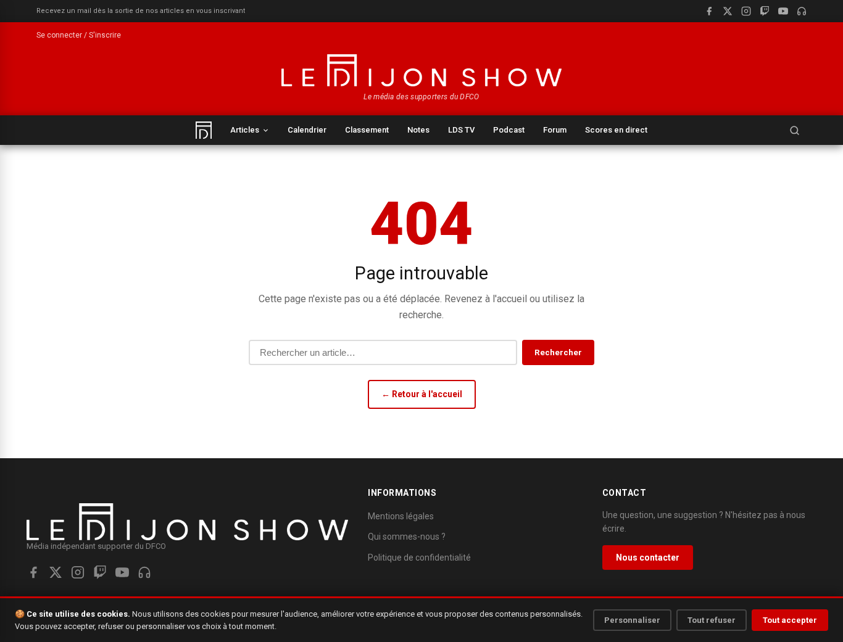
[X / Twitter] (728, 11)
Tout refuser (711, 620)
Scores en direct (616, 129)
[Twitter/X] (55, 572)
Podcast (509, 129)
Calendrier (307, 129)
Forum (555, 129)
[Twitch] (765, 11)
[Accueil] (203, 130)
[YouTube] (783, 11)
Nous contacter (647, 557)
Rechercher (558, 352)
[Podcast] (802, 11)
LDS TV (461, 129)
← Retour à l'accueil (421, 394)
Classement (367, 129)
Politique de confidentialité (419, 557)
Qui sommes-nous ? (407, 536)
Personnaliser (632, 620)
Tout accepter (790, 620)
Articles (244, 129)
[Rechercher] (794, 130)
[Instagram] (746, 11)
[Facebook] (709, 11)
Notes (418, 129)
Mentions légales (401, 516)
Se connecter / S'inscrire (78, 35)
